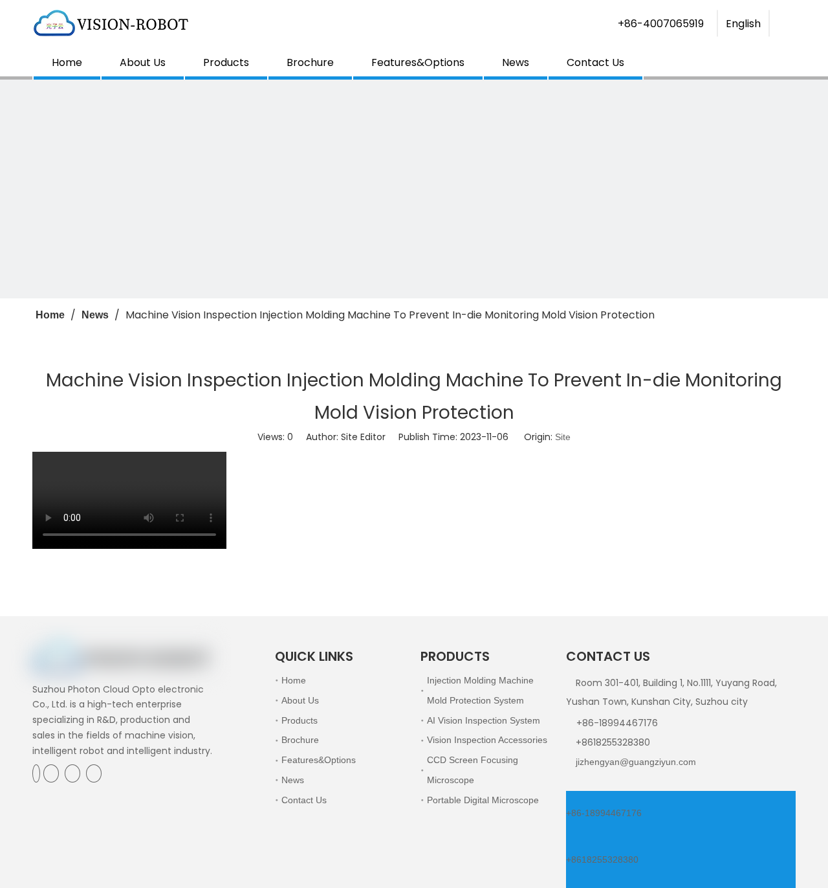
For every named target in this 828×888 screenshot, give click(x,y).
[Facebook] (36, 773)
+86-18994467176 (604, 813)
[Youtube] (94, 773)
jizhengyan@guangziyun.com (636, 762)
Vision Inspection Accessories (487, 740)
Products (226, 62)
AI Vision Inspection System (483, 720)
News (515, 62)
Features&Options (417, 62)
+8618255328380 (602, 859)
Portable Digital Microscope (483, 800)
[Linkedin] (52, 773)
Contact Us (595, 62)
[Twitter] (74, 773)
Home (67, 62)
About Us (143, 62)
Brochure (310, 62)
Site (563, 437)
